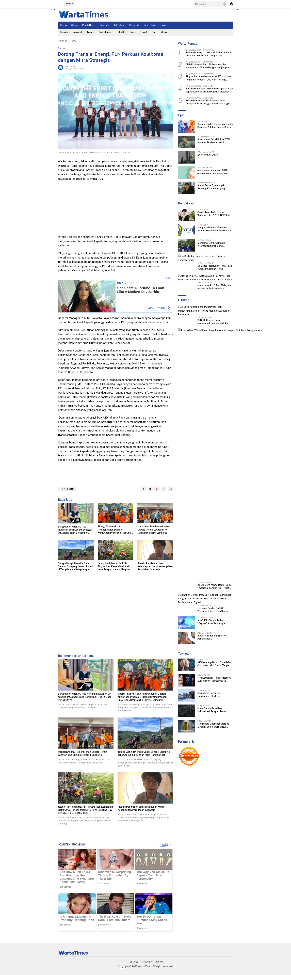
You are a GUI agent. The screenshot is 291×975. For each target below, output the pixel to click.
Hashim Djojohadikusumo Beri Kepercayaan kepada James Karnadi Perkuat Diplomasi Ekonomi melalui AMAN (209, 90)
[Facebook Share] (143, 488)
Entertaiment (106, 32)
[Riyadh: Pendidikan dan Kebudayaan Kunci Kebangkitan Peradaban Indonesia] (155, 550)
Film (154, 32)
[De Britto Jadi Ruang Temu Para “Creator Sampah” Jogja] (205, 258)
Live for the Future (207, 154)
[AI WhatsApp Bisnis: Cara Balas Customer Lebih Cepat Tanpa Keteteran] (186, 665)
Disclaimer (147, 961)
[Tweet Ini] (150, 488)
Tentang (133, 961)
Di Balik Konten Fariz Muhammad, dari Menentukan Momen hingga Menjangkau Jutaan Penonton (208, 66)
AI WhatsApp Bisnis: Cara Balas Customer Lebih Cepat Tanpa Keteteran (214, 664)
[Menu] (60, 4)
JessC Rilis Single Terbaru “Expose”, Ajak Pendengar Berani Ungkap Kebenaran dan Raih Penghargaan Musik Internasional (214, 622)
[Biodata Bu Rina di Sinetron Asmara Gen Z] (186, 638)
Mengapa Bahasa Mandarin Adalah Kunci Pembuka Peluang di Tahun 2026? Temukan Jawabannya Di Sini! (214, 229)
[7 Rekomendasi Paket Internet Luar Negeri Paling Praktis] (186, 680)
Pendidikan (88, 25)
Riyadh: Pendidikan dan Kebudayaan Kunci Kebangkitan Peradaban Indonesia (155, 566)
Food (132, 32)
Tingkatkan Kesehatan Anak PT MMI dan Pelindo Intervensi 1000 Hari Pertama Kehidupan (208, 78)
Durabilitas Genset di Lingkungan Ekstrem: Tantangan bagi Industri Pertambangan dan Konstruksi (214, 695)
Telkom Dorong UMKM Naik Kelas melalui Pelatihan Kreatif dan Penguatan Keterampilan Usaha (208, 54)
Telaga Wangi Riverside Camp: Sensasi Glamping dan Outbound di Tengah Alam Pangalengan (75, 566)
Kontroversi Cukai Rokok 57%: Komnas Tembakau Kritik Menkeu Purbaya (214, 141)
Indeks (69, 3)
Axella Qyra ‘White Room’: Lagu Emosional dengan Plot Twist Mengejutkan (214, 586)
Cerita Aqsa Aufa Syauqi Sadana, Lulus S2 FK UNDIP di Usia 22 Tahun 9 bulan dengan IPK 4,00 (213, 214)
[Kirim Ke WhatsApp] (170, 488)
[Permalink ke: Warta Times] (60, 67)
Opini (163, 25)
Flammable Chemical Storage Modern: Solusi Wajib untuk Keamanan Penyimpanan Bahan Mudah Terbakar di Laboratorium (215, 725)
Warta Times (70, 66)
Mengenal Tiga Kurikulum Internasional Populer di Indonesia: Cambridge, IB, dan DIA (213, 244)
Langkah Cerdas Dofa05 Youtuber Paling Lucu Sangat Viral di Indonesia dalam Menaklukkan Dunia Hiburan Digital (213, 610)
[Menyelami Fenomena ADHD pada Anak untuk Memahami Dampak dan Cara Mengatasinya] (186, 172)
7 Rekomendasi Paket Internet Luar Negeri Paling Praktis (214, 679)
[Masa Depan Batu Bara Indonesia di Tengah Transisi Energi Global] (186, 711)
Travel (143, 32)
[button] (224, 3)
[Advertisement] (42, 58)
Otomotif (134, 25)
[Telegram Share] (163, 488)
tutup (53, 9)
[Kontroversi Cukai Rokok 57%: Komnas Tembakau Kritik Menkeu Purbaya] (186, 142)
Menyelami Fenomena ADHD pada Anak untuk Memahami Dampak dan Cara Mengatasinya (215, 172)
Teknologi (119, 25)
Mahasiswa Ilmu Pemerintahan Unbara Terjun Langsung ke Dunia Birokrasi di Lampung (153, 529)
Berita (63, 25)
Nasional (77, 32)
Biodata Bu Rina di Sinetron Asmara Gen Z (212, 637)
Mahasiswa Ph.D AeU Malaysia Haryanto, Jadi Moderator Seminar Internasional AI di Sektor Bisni (214, 287)
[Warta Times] (83, 14)
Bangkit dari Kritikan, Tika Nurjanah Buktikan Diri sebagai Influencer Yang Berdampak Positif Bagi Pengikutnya (75, 529)
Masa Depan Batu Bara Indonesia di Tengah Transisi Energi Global (212, 710)
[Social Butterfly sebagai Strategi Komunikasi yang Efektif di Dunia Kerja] (186, 188)
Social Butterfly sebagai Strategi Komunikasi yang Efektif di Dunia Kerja (211, 187)
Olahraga (104, 25)
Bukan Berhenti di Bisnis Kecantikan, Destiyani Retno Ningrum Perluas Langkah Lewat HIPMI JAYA (209, 102)
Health (121, 32)
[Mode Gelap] (231, 4)
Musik (164, 32)
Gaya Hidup (149, 25)
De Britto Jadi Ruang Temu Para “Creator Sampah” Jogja (214, 267)
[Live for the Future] (186, 157)
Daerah (64, 32)
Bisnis (74, 25)
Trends (90, 32)
